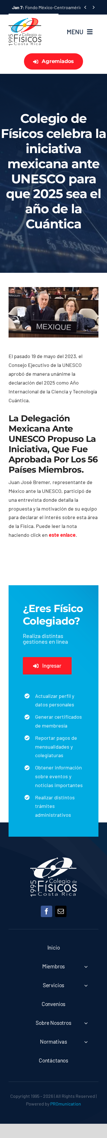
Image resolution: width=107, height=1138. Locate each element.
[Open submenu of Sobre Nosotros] (85, 1023)
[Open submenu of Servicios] (85, 985)
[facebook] (46, 911)
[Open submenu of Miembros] (85, 966)
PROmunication (65, 1103)
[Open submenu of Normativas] (85, 1042)
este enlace (62, 535)
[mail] (60, 911)
